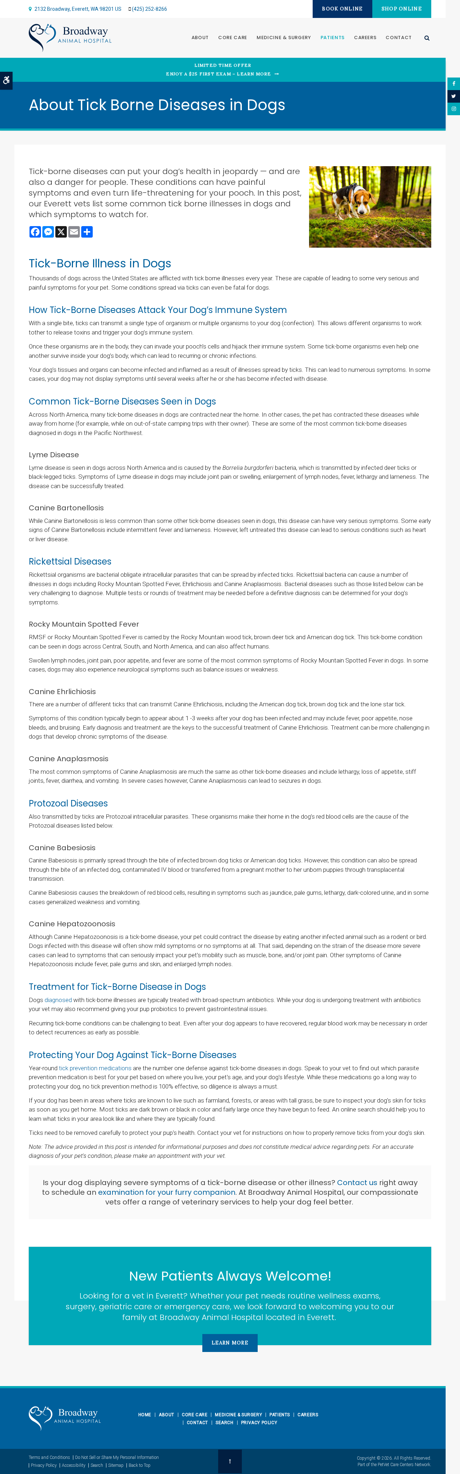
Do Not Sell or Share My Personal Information (117, 1457)
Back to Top (140, 1465)
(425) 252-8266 (149, 9)
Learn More (230, 1343)
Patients (333, 37)
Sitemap (116, 1465)
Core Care (232, 37)
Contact (399, 37)
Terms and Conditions (49, 1457)
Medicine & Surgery (284, 37)
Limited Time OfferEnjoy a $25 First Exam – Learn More (218, 69)
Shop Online (402, 9)
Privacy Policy (259, 1422)
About (200, 37)
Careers (365, 37)
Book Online (342, 9)
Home (144, 1414)
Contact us (357, 1183)
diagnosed (58, 999)
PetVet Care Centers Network (404, 1464)
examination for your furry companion (166, 1192)
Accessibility (74, 1465)
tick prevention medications (95, 1068)
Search (225, 1422)
